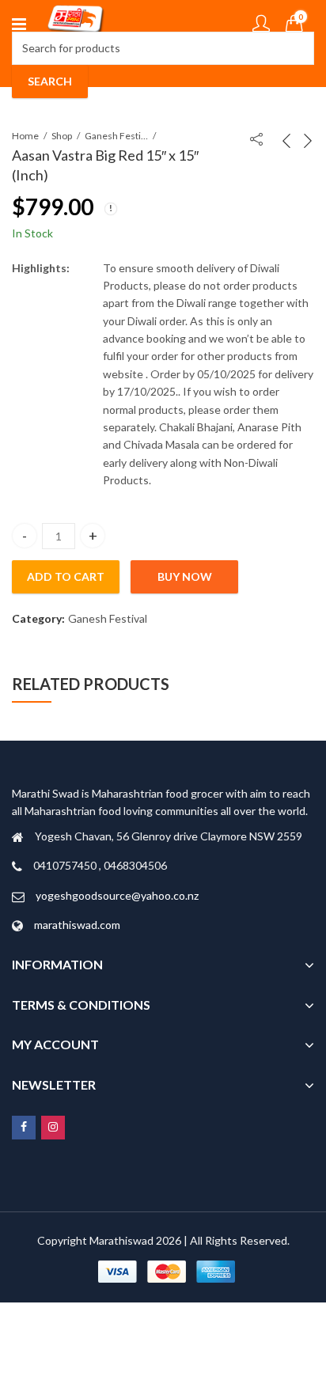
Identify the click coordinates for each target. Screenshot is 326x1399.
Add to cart (65, 576)
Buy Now (184, 576)
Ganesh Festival (116, 136)
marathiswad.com (77, 924)
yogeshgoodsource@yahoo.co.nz (117, 895)
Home (25, 136)
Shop (61, 136)
